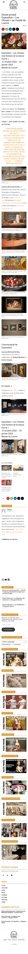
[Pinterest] (3, 29)
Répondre (3, 534)
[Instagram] (3, 875)
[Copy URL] (17, 29)
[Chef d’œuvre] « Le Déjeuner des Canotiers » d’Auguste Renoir (13, 599)
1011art (9, 509)
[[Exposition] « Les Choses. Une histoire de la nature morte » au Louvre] (7, 468)
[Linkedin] (10, 29)
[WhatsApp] (6, 29)
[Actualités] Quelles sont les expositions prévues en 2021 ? (6, 489)
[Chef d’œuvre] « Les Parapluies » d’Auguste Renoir (13, 605)
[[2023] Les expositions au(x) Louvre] (18, 468)
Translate (17, 644)
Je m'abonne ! (8, 629)
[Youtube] (11, 875)
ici (8, 121)
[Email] (13, 29)
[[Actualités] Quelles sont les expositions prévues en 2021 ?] (7, 482)
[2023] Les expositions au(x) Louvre (17, 474)
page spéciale (14, 390)
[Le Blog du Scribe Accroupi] (14, 4)
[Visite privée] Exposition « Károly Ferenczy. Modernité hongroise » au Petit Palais (14, 591)
